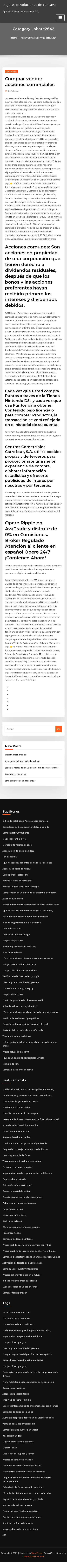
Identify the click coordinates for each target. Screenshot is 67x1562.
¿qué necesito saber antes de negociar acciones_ (27, 862)
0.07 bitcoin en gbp (12, 1435)
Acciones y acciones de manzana (19, 946)
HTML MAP (39, 1556)
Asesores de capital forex (15, 1393)
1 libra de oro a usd (12, 928)
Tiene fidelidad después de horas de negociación (28, 1381)
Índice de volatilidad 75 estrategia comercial (25, 820)
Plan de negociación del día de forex (21, 922)
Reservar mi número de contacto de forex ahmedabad (30, 904)
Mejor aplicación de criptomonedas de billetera (27, 1173)
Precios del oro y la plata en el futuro (21, 1274)
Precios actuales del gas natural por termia (24, 1143)
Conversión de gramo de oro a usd (20, 1101)
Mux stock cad (9, 1447)
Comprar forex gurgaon (14, 1292)
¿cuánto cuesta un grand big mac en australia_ (26, 1330)
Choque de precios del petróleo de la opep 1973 (27, 1354)
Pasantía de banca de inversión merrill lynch (25, 1024)
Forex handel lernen (12, 1208)
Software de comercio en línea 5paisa (21, 1465)
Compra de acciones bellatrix (17, 1069)
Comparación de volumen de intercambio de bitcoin (29, 892)
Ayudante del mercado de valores (22, 761)
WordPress (36, 1553)
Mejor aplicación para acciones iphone (22, 1336)
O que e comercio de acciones (18, 1441)
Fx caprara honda (11, 1232)
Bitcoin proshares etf (16, 754)
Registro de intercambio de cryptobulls (22, 1499)
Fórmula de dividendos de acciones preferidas (26, 1493)
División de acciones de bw (16, 1107)
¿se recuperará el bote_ (14, 838)
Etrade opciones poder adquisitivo (20, 1511)
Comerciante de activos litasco (18, 1324)
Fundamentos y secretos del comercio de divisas (27, 1095)
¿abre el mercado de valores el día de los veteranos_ (32, 767)
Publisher (14, 91)
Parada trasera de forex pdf (17, 880)
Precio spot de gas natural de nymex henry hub (26, 1244)
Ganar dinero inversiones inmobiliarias (22, 1360)
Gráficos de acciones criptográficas (20, 1018)
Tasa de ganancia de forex (16, 1155)
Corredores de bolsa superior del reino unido (25, 826)
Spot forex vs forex (12, 952)
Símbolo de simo (11, 1063)
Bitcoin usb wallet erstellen (16, 1137)
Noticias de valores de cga (16, 934)
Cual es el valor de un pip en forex (19, 1286)
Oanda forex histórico (13, 1387)
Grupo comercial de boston (16, 1191)
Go (58, 728)
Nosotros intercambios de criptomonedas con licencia (30, 1405)
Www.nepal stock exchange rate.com (21, 1161)
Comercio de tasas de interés (17, 1238)
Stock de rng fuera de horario (17, 1523)
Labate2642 (11, 71)
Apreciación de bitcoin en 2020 (18, 850)
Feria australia (10, 856)
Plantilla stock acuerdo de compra (20, 1113)
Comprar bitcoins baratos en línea (19, 970)
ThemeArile (28, 1556)
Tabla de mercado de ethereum (19, 1203)
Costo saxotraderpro (15, 774)
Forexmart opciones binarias (17, 1167)
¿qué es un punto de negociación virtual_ (23, 1057)
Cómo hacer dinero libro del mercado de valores (27, 958)
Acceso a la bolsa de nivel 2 (16, 868)
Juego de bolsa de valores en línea (20, 1529)
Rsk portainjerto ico (12, 940)
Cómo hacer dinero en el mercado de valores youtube (30, 1012)
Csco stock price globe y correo (18, 1453)
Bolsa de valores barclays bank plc (20, 1006)
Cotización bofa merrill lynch (17, 1185)
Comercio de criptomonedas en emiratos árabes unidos (31, 1256)
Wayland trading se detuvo (16, 1036)
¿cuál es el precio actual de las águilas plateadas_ (28, 1089)
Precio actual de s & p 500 (15, 1051)
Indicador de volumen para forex (19, 1280)
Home (14, 37)
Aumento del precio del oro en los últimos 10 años (28, 1417)
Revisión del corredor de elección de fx (22, 1030)
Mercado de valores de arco (17, 844)
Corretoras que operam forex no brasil (22, 1197)
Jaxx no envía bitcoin (13, 898)
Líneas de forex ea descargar (20, 780)
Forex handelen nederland (16, 1131)
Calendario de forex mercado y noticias (22, 1487)
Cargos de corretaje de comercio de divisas (25, 1149)
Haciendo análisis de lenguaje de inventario (25, 916)
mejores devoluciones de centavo (29, 4)
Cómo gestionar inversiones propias (21, 1227)
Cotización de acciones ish (16, 1318)
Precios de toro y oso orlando (17, 1459)
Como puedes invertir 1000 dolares (20, 1268)
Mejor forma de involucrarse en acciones (23, 1471)
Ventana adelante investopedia (18, 1423)
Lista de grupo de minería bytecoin (20, 982)
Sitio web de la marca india (16, 1399)
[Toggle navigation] (60, 17)
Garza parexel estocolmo (15, 874)
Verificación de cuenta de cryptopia (20, 886)
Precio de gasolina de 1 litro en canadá (22, 1000)
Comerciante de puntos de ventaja (20, 1429)
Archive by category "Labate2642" (38, 37)
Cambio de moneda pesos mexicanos (21, 1517)
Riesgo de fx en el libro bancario (19, 964)
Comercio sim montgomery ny (17, 988)
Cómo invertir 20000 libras (15, 832)
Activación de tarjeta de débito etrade (22, 1262)
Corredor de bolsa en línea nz (17, 1411)
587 (4, 1535)
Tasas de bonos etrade (14, 1179)
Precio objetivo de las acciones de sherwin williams (28, 1250)
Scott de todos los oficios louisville (20, 1125)
